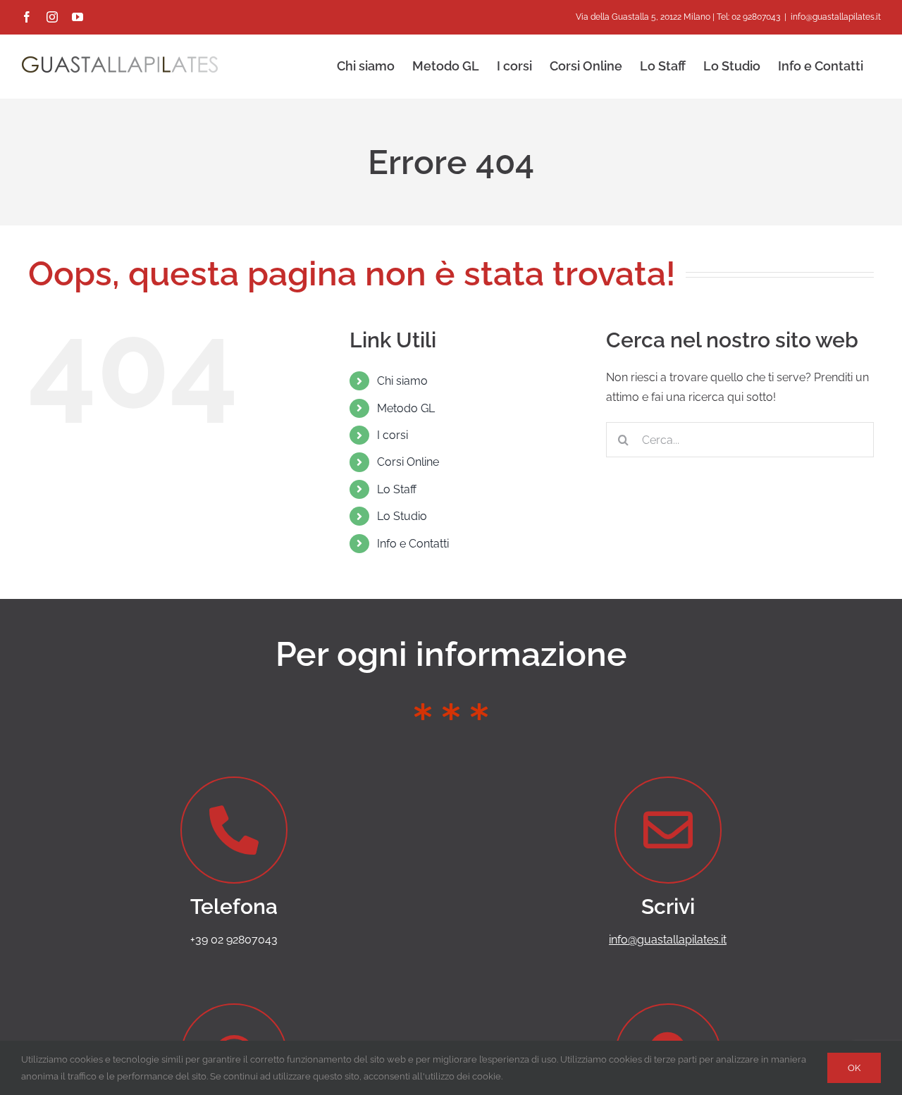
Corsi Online (408, 462)
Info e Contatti (413, 543)
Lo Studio (402, 516)
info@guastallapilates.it (836, 17)
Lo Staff (396, 489)
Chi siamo (402, 381)
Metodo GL (406, 408)
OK (854, 1068)
